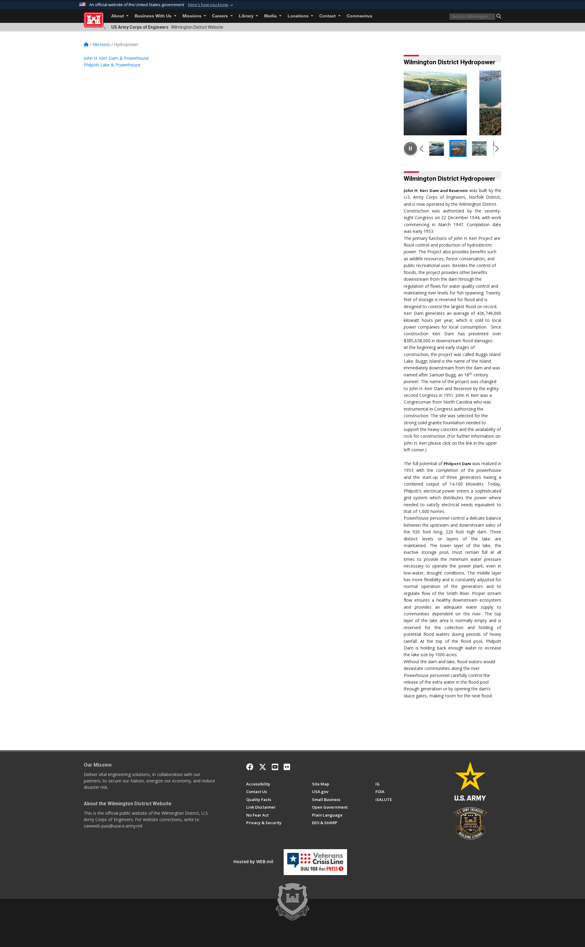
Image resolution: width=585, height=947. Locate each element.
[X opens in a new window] (262, 766)
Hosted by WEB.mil (253, 861)
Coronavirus (359, 16)
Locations (299, 16)
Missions (193, 16)
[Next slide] (496, 148)
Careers (220, 16)
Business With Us (154, 16)
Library (247, 16)
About (118, 16)
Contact (328, 16)
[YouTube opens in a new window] (275, 766)
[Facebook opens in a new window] (250, 766)
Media (271, 16)
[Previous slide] (422, 148)
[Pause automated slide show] (410, 148)
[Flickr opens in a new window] (287, 766)
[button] (211, 5)
